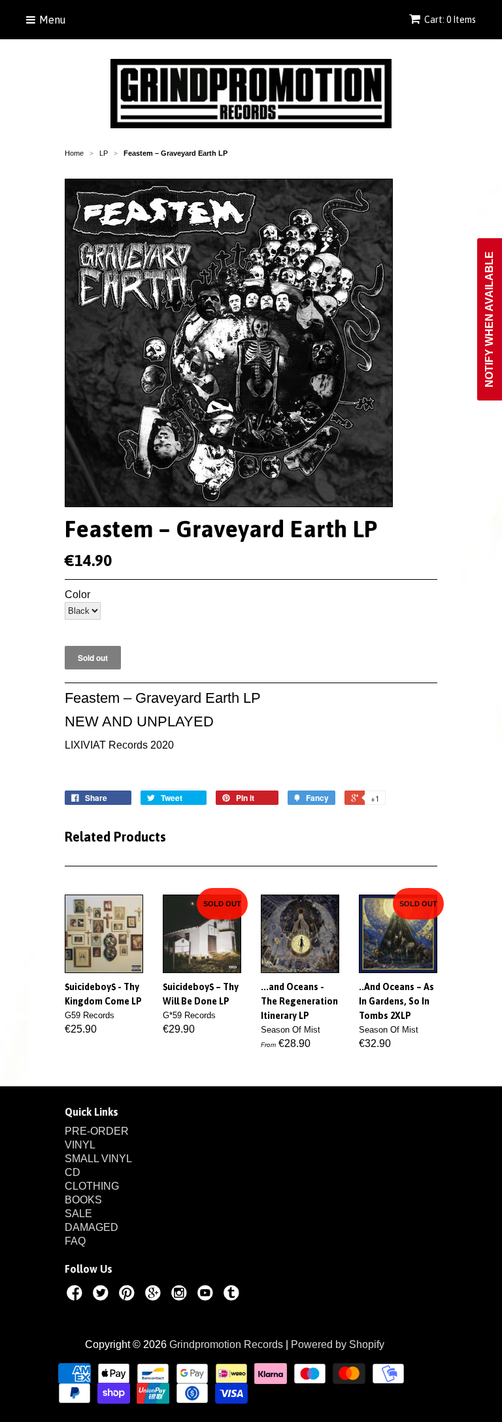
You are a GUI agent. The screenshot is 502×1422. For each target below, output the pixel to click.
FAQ (75, 1241)
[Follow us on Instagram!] (181, 1295)
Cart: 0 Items (450, 19)
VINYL (80, 1144)
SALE (78, 1213)
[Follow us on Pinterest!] (129, 1295)
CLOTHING (92, 1186)
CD (72, 1172)
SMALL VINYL (98, 1158)
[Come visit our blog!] (233, 1295)
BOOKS (83, 1199)
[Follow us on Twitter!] (102, 1295)
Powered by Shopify (337, 1344)
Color (77, 595)
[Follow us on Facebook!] (76, 1295)
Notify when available (489, 319)
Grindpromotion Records (226, 1344)
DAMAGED (91, 1227)
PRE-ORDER (97, 1131)
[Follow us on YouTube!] (207, 1295)
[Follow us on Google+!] (155, 1295)
